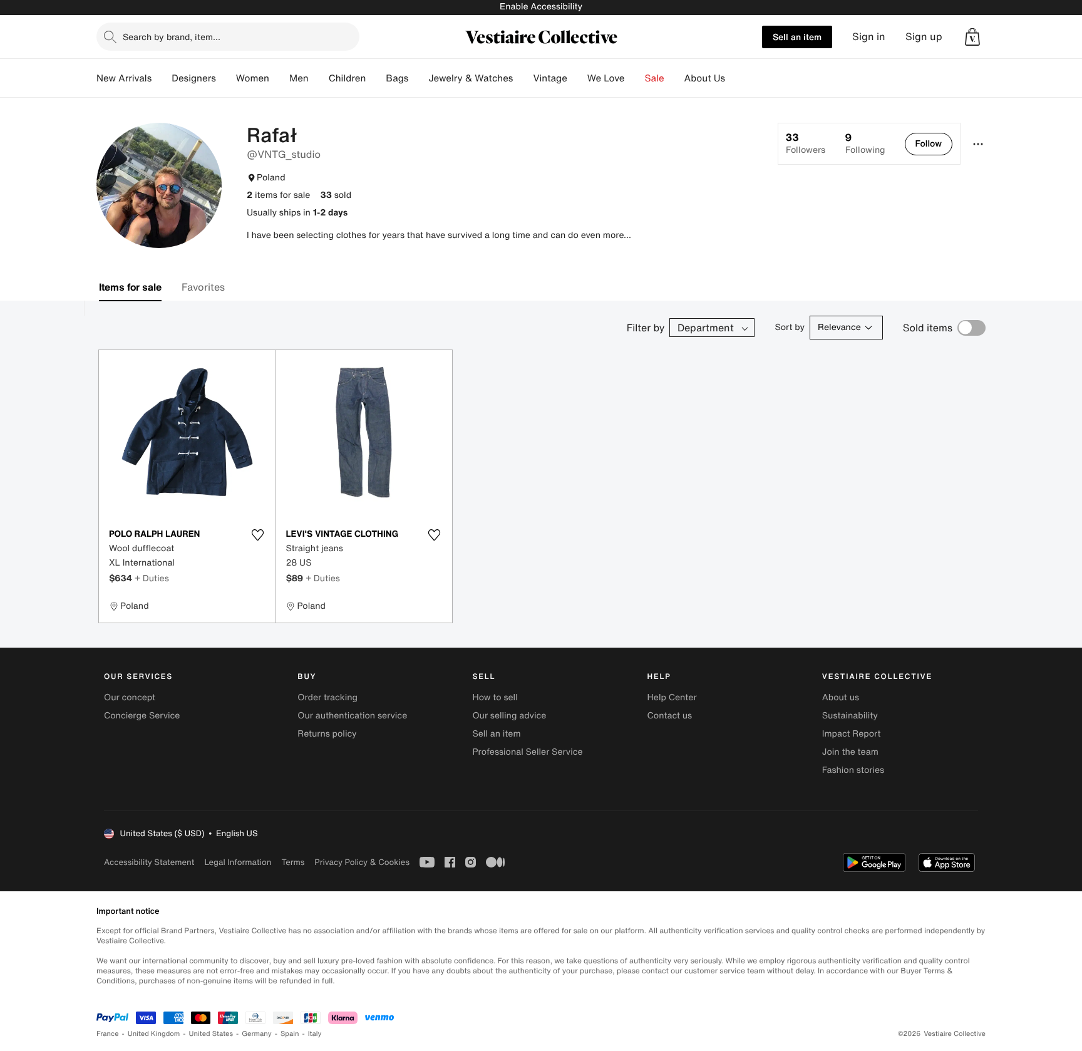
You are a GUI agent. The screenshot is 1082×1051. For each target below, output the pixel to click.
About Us (704, 78)
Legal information (237, 862)
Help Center (672, 697)
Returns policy (326, 733)
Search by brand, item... (171, 36)
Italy (315, 1033)
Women (252, 78)
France (107, 1033)
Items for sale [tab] (130, 286)
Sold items (927, 327)
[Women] (279, 78)
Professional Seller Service (527, 751)
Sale (654, 78)
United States (211, 1033)
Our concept (129, 697)
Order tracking (327, 697)
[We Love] (635, 78)
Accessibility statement (149, 862)
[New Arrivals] (162, 78)
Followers (805, 143)
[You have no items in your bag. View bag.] (972, 37)
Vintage (550, 78)
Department (706, 327)
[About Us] (735, 78)
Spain (290, 1033)
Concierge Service (142, 715)
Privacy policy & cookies (362, 862)
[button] (972, 37)
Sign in (868, 36)
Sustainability (850, 715)
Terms (292, 862)
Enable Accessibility (541, 6)
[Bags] (418, 78)
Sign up (923, 36)
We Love (606, 78)
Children (347, 78)
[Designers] (226, 78)
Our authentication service (352, 715)
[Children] (376, 78)
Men (299, 78)
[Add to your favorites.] (257, 534)
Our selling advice (509, 715)
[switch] (971, 328)
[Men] (319, 78)
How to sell (494, 697)
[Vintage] (577, 78)
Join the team (850, 751)
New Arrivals (124, 78)
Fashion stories (853, 770)
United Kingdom (154, 1033)
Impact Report (851, 733)
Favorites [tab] (203, 286)
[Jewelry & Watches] (523, 78)
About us (840, 697)
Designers (194, 78)
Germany (257, 1033)
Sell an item (797, 36)
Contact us (670, 715)
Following (865, 143)
